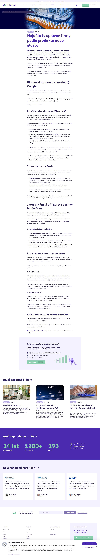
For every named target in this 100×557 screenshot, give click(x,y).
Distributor (29, 534)
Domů (3, 12)
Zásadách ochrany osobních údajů (20, 546)
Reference (61, 5)
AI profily (33, 5)
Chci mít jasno (36, 362)
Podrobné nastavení (89, 547)
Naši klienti (10, 12)
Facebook (52, 532)
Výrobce (29, 532)
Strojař (28, 536)
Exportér (29, 530)
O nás (69, 5)
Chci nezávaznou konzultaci (83, 537)
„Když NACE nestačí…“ (48, 123)
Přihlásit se (94, 5)
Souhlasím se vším (89, 544)
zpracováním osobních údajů (82, 513)
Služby (28, 538)
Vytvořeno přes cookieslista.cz (14, 554)
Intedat (9, 5)
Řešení (52, 5)
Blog (76, 5)
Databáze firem (43, 5)
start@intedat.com (51, 1)
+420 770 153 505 (61, 1)
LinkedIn (52, 530)
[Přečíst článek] (16, 402)
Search (25, 5)
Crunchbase (53, 534)
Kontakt (85, 5)
